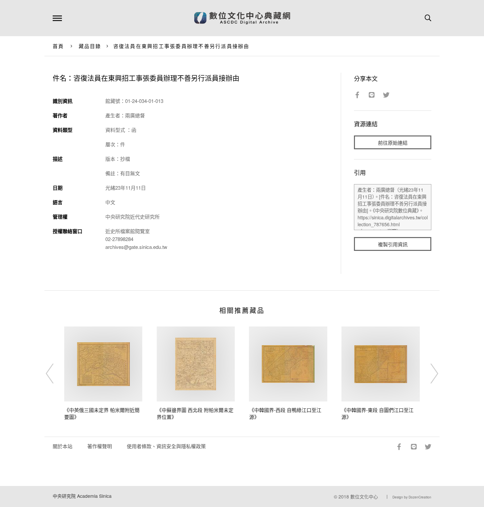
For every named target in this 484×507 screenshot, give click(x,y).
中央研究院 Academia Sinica (82, 496)
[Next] (428, 373)
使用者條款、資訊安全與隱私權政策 (166, 446)
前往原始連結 (393, 142)
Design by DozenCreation (411, 497)
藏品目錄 (90, 45)
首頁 (58, 45)
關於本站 (62, 446)
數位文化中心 (364, 496)
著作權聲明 (99, 446)
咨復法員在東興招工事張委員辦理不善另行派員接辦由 (181, 45)
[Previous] (55, 373)
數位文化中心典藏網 (242, 18)
